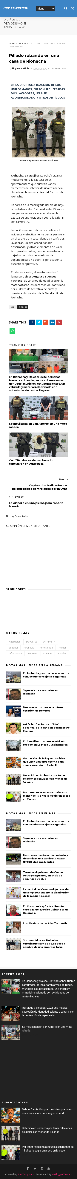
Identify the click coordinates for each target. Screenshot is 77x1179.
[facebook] (28, 1168)
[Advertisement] (32, 1071)
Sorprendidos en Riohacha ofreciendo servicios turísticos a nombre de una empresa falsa (44, 943)
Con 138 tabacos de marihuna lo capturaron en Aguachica (30, 462)
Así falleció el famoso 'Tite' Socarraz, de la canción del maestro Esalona (46, 727)
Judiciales (24, 43)
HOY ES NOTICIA (15, 8)
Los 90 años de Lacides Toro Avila (45, 923)
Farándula (29, 647)
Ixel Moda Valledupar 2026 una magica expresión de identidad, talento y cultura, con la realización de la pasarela (48, 1011)
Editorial (13, 647)
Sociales (62, 653)
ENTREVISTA (49, 641)
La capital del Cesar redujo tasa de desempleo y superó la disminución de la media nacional (46, 892)
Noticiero (33, 653)
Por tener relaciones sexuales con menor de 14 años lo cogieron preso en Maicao (46, 796)
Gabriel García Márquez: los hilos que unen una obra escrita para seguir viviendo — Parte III (44, 761)
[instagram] (42, 1168)
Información (15, 653)
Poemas (47, 653)
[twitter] (35, 1168)
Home (12, 43)
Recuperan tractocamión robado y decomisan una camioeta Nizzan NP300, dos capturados (45, 858)
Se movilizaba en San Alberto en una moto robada (38, 425)
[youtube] (48, 1168)
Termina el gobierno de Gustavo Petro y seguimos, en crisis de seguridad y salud (44, 875)
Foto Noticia (46, 647)
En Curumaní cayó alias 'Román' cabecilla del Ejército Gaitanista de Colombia (45, 909)
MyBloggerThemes (62, 1174)
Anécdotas (14, 641)
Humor (62, 647)
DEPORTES (31, 641)
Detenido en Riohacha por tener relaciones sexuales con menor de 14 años (45, 779)
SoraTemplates (26, 1174)
